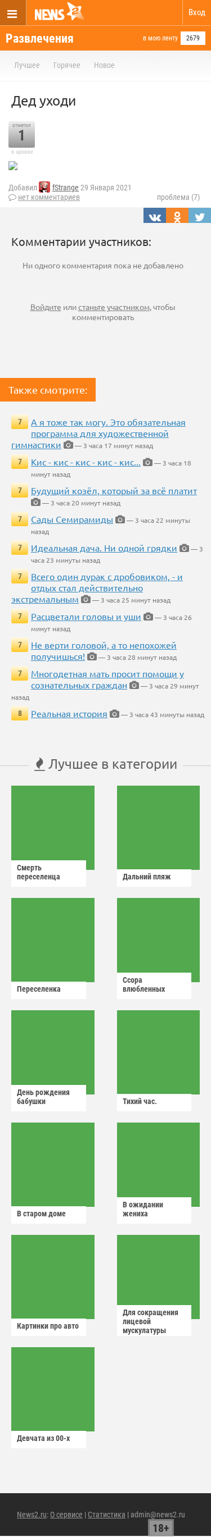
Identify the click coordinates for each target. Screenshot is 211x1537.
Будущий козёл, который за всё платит (114, 490)
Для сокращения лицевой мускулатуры (150, 1321)
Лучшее (27, 65)
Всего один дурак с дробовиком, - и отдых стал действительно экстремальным (97, 587)
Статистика (106, 1514)
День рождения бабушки (43, 1097)
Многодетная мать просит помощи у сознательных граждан (107, 679)
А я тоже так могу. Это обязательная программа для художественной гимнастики (98, 433)
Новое (104, 65)
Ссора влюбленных (144, 984)
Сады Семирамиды (72, 519)
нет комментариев (49, 197)
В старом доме (41, 1213)
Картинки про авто (48, 1325)
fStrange (65, 187)
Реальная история (69, 713)
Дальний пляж (147, 876)
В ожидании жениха (143, 1209)
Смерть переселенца (38, 872)
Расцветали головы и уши (86, 616)
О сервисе (66, 1514)
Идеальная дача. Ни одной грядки (104, 547)
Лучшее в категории (111, 763)
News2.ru (32, 1514)
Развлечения (40, 38)
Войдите (45, 307)
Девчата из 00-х (43, 1438)
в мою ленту (160, 38)
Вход (196, 12)
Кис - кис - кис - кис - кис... (86, 461)
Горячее (66, 65)
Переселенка (39, 988)
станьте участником (114, 307)
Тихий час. (140, 1101)
